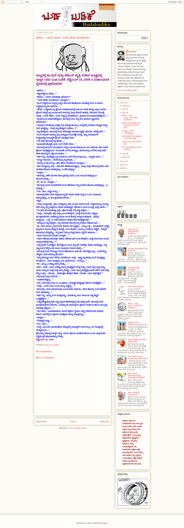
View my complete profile (127, 90)
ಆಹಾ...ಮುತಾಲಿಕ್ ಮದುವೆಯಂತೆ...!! (134, 393)
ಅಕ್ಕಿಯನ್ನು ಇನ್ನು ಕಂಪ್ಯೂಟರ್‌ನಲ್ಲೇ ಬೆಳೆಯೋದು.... (133, 231)
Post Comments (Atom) (77, 428)
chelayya (132, 51)
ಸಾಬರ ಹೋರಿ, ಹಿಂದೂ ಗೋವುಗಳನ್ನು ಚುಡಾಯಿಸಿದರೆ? (138, 357)
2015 (122, 103)
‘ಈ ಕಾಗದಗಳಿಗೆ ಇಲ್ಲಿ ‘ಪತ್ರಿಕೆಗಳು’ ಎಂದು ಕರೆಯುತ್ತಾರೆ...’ (132, 137)
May (124, 113)
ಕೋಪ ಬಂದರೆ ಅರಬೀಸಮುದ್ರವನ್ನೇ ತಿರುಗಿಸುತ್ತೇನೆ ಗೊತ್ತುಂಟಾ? (136, 375)
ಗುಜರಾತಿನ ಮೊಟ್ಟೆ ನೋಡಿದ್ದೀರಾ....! (133, 268)
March (125, 157)
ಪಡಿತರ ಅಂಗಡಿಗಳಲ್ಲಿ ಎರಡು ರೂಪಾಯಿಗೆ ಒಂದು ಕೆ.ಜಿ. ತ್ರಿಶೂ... (131, 125)
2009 (122, 168)
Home (73, 421)
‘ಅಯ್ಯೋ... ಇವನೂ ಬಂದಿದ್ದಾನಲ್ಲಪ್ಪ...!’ (128, 132)
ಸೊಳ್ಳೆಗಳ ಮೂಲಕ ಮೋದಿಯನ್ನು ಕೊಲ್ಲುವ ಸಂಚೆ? (137, 324)
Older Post (104, 421)
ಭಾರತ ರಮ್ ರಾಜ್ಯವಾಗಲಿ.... (137, 286)
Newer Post (41, 421)
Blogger (104, 523)
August (125, 106)
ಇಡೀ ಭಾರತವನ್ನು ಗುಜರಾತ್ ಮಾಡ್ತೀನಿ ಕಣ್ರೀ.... (137, 340)
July (124, 109)
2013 (122, 165)
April (124, 154)
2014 (122, 161)
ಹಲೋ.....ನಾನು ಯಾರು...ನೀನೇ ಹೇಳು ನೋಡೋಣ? (130, 117)
